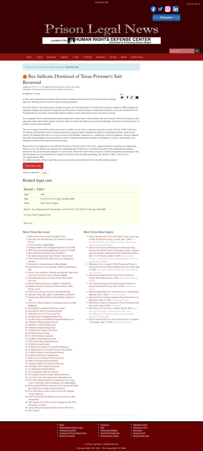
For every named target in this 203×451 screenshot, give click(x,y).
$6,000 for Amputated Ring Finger (42, 327)
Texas (72, 89)
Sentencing (100, 242)
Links (75, 57)
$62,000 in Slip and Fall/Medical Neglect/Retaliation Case (51, 319)
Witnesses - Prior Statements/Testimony (102, 259)
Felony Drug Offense (122, 259)
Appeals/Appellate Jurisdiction (114, 242)
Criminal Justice (131, 242)
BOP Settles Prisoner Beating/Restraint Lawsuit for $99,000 (51, 250)
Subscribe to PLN (140, 424)
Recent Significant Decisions (39, 283)
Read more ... (29, 223)
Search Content (137, 57)
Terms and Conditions (109, 430)
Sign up (197, 3)
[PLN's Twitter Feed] (160, 8)
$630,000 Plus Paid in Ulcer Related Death (45, 311)
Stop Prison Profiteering (110, 433)
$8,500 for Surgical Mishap (39, 333)
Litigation (64, 57)
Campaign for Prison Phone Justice (73, 433)
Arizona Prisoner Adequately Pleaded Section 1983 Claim (51, 407)
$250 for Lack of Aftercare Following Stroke (46, 358)
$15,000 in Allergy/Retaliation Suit (42, 338)
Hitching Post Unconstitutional (40, 264)
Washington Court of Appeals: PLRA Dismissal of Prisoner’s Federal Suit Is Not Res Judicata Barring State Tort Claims (113, 265)
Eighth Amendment (100, 311)
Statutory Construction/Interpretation (101, 245)
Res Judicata (46, 89)
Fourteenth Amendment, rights (99, 317)
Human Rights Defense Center (71, 427)
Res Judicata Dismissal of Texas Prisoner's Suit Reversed (50, 255)
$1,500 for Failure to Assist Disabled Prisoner (46, 352)
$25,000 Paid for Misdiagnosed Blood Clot (45, 316)
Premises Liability (57, 89)
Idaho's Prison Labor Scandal (39, 236)
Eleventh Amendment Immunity (123, 314)
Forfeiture (127, 322)
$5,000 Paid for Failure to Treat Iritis (42, 330)
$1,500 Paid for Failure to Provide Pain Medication (48, 347)
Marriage (92, 289)
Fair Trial (92, 281)
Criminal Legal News (68, 430)
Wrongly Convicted (67, 435)
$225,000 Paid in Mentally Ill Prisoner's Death (46, 308)
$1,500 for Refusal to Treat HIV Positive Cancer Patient (50, 349)
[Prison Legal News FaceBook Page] (153, 8)
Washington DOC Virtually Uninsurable (44, 366)
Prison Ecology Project (110, 435)
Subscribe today (72, 66)
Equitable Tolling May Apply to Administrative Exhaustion (51, 294)
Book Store (100, 57)
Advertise (113, 57)
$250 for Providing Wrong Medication (43, 341)
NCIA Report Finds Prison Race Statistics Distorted (48, 374)
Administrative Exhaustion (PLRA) (108, 270)
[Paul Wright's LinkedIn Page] (176, 8)
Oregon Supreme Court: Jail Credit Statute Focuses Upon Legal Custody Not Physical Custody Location (114, 237)
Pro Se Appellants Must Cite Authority (43, 371)
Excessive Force (120, 311)
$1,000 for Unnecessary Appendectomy (43, 355)
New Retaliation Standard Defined (41, 369)
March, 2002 (70, 87)
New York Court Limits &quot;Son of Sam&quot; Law (50, 377)
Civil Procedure (36, 89)
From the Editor (34, 244)
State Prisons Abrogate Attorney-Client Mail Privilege (49, 291)
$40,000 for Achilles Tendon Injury (42, 324)
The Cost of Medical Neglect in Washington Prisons (48, 302)
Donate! (124, 57)
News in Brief (33, 410)
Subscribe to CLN (140, 427)
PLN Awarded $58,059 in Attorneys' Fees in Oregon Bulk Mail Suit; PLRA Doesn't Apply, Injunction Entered (53, 387)
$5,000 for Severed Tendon (39, 344)
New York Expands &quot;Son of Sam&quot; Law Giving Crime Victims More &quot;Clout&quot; (51, 381)
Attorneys (110, 311)
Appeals (122, 294)
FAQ (102, 427)
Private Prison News (141, 435)
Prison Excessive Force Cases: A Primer (104, 308)
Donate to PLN (139, 433)
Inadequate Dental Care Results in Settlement (46, 363)
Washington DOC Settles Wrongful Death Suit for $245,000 (51, 247)
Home (29, 57)
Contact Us (105, 424)
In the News (51, 57)
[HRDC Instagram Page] (168, 8)
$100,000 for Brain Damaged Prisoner (43, 322)
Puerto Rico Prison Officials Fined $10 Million (46, 253)
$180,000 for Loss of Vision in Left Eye (44, 313)
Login (188, 3)
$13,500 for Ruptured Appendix (40, 335)
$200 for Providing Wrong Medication (43, 360)
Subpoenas (134, 278)
